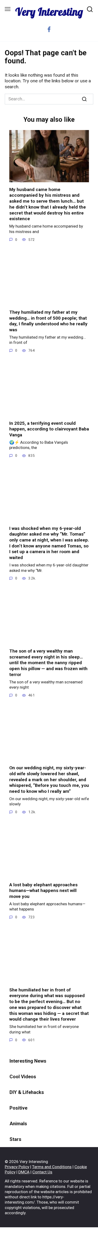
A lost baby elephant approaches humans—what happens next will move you (43, 890)
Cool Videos (23, 1076)
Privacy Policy (17, 1166)
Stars (15, 1139)
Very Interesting (49, 11)
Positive (18, 1108)
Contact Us (42, 1172)
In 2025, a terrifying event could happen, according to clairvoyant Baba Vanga (49, 429)
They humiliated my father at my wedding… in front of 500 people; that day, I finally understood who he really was (48, 320)
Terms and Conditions (52, 1166)
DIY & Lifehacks (27, 1092)
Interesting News (28, 1061)
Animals (18, 1123)
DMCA (23, 1172)
